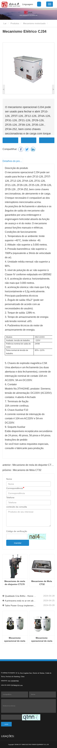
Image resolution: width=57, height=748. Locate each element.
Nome (9, 479)
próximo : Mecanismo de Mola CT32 (21, 470)
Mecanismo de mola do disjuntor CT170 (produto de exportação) (15, 583)
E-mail (28, 140)
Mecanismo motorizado (34, 23)
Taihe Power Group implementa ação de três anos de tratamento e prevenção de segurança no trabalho (20, 605)
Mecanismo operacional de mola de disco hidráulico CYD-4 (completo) (15, 639)
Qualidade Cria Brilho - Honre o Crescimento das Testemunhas (20, 596)
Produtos (14, 23)
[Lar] (11, 5)
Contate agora (10, 140)
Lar (5, 23)
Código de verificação (16, 531)
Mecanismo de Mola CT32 (42, 582)
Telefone (10, 497)
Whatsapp (46, 140)
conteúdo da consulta (16, 507)
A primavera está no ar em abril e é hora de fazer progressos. (20, 600)
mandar (17, 543)
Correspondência (14, 488)
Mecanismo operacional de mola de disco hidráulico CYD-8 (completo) (42, 639)
